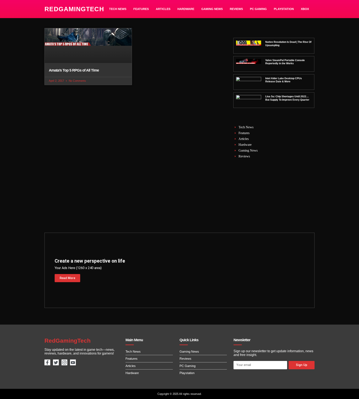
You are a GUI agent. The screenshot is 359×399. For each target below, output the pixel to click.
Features (141, 9)
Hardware (185, 9)
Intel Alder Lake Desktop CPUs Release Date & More (283, 80)
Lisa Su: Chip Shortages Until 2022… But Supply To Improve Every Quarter (287, 98)
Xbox (305, 9)
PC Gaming (258, 9)
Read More (67, 278)
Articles (163, 9)
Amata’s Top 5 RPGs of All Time (74, 70)
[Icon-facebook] (47, 362)
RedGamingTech (74, 9)
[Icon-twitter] (56, 362)
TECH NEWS (117, 9)
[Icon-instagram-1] (64, 362)
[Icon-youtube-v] (73, 362)
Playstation (284, 9)
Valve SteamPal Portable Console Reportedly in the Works (285, 62)
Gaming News (212, 9)
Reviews (236, 9)
